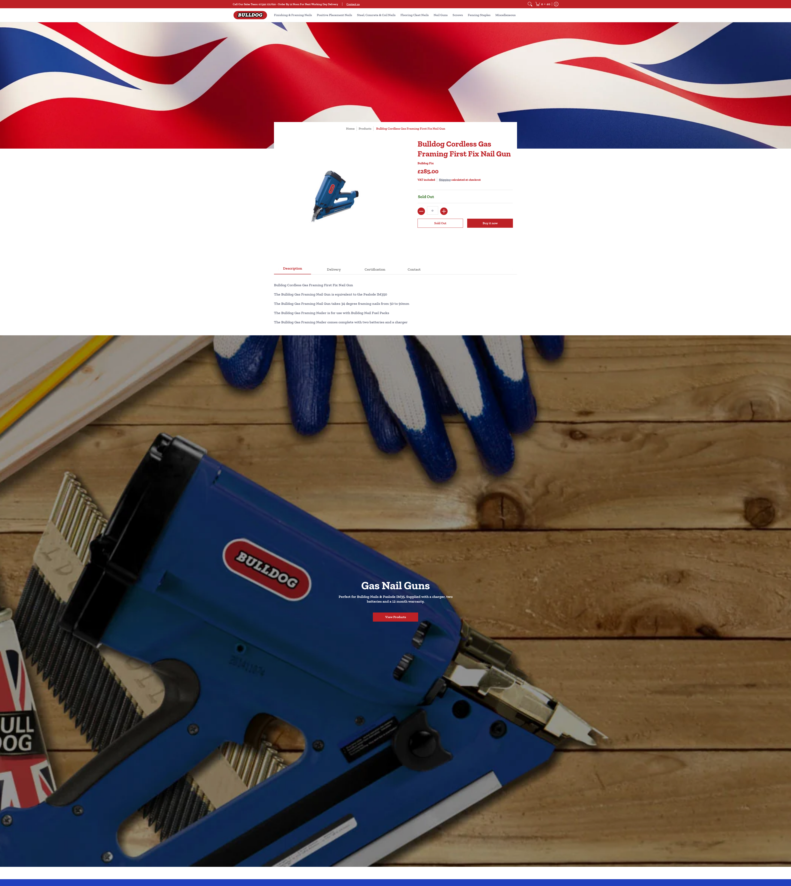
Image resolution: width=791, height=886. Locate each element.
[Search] (530, 4)
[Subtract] (421, 211)
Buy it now (490, 223)
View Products (395, 617)
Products (365, 128)
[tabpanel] (395, 301)
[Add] (444, 211)
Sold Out (440, 223)
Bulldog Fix (426, 163)
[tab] (292, 269)
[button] (543, 4)
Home (350, 128)
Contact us (353, 4)
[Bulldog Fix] (250, 15)
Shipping (445, 180)
